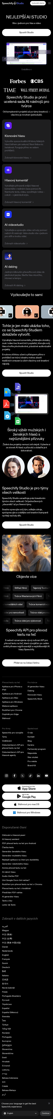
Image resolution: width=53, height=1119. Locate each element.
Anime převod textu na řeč (14, 868)
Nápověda (32, 753)
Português (7, 1037)
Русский (5, 1000)
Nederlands (7, 951)
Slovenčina (7, 1049)
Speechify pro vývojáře (12, 732)
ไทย (4, 1020)
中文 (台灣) (7, 938)
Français (6, 959)
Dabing (31, 690)
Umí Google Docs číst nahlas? (16, 880)
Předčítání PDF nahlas (12, 892)
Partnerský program (37, 749)
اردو (4, 1094)
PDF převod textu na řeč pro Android (19, 843)
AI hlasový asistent (10, 839)
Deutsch (6, 967)
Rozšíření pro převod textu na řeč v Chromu (22, 884)
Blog (30, 741)
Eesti (4, 1057)
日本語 (5, 979)
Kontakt (31, 737)
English (5, 955)
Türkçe (5, 1024)
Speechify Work (35, 699)
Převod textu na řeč (11, 682)
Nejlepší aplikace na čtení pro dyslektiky (20, 859)
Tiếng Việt (6, 1029)
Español (5, 1008)
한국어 (5, 983)
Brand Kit (32, 765)
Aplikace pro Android (11, 694)
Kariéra (31, 745)
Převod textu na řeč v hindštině (16, 888)
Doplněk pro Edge (10, 714)
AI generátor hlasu (36, 686)
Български (6, 1041)
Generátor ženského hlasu (14, 851)
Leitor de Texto (9, 905)
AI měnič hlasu (9, 872)
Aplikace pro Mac (10, 698)
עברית (4, 1074)
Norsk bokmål (8, 988)
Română (6, 1033)
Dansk (5, 947)
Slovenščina (7, 1053)
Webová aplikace (10, 706)
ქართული (7, 1045)
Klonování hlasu (35, 695)
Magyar (5, 930)
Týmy (4, 737)
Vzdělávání (7, 741)
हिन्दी (4, 971)
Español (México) (10, 1012)
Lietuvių (5, 1070)
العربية (5, 926)
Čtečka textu (8, 847)
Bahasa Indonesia (10, 1078)
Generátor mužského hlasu (14, 855)
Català (5, 1086)
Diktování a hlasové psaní (13, 835)
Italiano (5, 975)
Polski (5, 992)
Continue (45, 1113)
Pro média (32, 761)
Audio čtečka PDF (10, 876)
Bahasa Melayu (9, 1090)
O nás (30, 732)
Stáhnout (6, 718)
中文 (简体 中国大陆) (11, 942)
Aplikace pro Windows (12, 702)
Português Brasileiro (11, 996)
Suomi (5, 963)
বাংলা (3, 1082)
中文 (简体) (7, 934)
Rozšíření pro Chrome (12, 710)
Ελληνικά (6, 1065)
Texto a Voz (7, 900)
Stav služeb (33, 757)
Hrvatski (6, 1061)
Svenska (6, 1016)
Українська (7, 1004)
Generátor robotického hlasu (15, 864)
